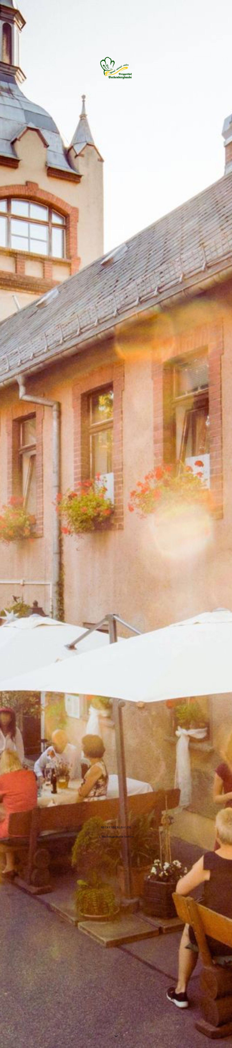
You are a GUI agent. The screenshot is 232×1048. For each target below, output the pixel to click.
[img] (116, 524)
